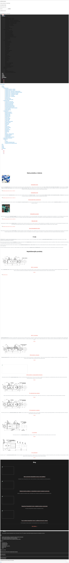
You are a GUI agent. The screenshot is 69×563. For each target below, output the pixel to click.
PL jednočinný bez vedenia (34, 393)
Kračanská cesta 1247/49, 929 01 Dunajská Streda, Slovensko (9, 551)
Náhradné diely (34, 220)
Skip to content (2, 84)
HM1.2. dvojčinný (34, 267)
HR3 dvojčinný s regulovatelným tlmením (34, 374)
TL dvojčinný (34, 432)
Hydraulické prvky (34, 192)
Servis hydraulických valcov (34, 228)
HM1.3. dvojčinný (34, 335)
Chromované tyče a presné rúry (34, 199)
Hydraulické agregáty (34, 213)
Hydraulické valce (34, 184)
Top (0, 562)
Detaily (34, 272)
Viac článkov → (34, 526)
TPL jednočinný (34, 452)
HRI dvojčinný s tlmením (34, 355)
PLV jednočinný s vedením (34, 410)
